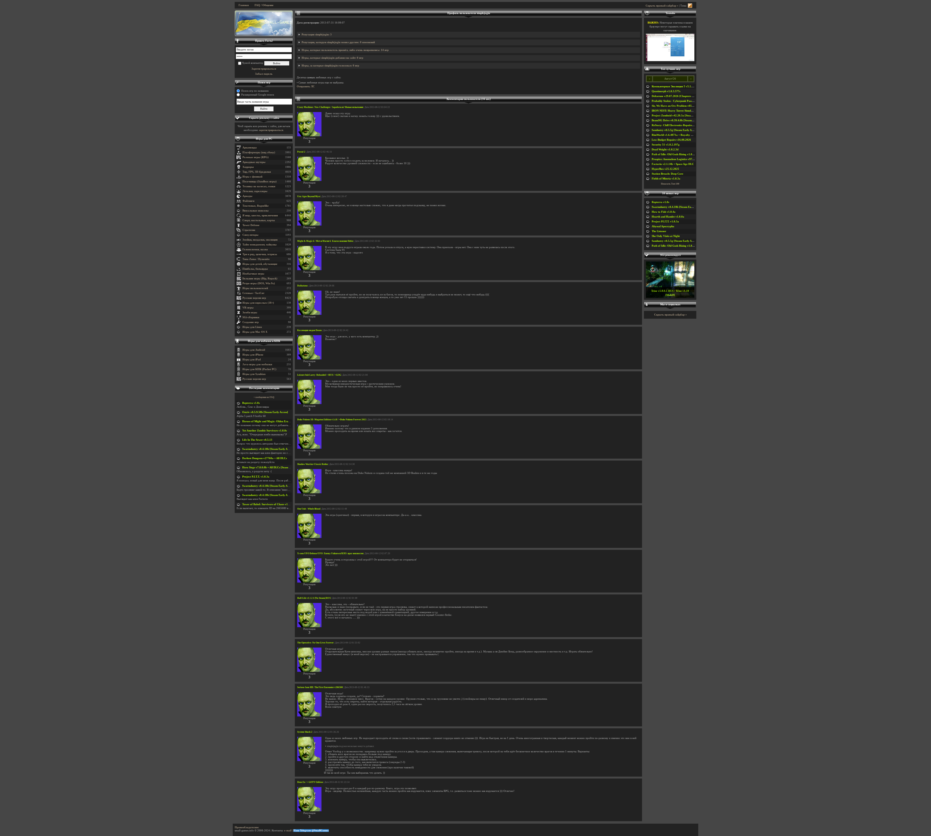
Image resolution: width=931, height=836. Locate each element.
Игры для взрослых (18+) (258, 302)
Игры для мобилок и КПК (264, 341)
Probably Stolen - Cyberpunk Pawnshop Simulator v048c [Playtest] (691, 101)
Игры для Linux (252, 327)
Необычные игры (253, 273)
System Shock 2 (304, 732)
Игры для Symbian (253, 374)
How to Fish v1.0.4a (663, 212)
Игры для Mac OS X (254, 332)
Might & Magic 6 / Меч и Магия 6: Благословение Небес (325, 241)
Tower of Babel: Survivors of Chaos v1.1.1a (268, 504)
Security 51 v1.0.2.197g (666, 144)
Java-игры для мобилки (257, 364)
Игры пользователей (255, 288)
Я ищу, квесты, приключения (260, 215)
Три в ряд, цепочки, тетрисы (259, 254)
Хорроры (248, 167)
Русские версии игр (254, 298)
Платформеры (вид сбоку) (258, 152)
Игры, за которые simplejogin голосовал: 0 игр (330, 65)
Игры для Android (253, 350)
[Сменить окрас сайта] (690, 5)
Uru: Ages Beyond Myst (308, 196)
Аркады (247, 196)
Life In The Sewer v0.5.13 (257, 439)
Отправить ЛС (306, 86)
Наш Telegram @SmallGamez (311, 830)
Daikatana (302, 285)
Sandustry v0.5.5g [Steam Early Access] (675, 130)
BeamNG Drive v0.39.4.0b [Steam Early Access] (680, 120)
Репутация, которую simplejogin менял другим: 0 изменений (338, 42)
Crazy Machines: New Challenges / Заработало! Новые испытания (330, 107)
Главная (244, 5)
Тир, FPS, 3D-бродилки (256, 171)
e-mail (287, 830)
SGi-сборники (250, 317)
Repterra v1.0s (251, 403)
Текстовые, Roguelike (255, 205)
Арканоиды (249, 147)
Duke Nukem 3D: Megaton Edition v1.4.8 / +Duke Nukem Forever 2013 (331, 419)
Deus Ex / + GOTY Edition (310, 782)
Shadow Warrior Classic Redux (312, 464)
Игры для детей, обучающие (259, 264)
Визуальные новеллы (255, 210)
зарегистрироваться (271, 130)
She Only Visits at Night (666, 236)
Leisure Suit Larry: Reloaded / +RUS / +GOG (319, 375)
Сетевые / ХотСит (253, 293)
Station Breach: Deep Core (667, 173)
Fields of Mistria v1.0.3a (666, 178)
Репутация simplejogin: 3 (317, 34)
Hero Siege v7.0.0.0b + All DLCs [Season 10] (268, 467)
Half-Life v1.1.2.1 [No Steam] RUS (314, 598)
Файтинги (248, 201)
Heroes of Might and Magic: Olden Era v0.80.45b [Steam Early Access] (284, 421)
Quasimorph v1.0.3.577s (666, 91)
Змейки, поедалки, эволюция (260, 239)
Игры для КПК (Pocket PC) (259, 369)
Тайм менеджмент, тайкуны (259, 244)
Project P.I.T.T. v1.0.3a (255, 476)
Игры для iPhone (252, 354)
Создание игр (250, 322)
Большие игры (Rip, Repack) (259, 278)
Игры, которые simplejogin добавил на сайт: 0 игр (332, 58)
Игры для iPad (251, 359)
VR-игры (248, 307)
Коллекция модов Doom (309, 330)
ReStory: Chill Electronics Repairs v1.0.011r (678, 125)
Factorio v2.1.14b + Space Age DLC (673, 164)
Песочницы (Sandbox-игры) (259, 181)
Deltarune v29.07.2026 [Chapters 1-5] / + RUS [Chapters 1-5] (688, 96)
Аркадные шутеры (253, 162)
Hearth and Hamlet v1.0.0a (668, 216)
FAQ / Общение (264, 5)
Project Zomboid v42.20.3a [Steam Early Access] (680, 115)
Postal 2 (301, 152)
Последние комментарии (264, 388)
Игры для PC (264, 139)
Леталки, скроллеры (254, 191)
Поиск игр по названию (255, 90)
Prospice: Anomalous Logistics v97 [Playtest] (678, 159)
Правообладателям (247, 827)
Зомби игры (249, 312)
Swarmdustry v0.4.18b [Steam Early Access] (268, 449)
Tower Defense (250, 225)
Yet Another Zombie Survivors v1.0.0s (264, 430)
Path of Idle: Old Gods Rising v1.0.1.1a (675, 154)
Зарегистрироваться (263, 68)
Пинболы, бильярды (255, 269)
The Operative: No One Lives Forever (315, 642)
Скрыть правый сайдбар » (662, 5)
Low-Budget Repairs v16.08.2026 (671, 139)
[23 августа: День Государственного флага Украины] (264, 23)
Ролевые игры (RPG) (255, 157)
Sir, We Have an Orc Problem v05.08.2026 (677, 106)
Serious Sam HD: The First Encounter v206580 (320, 687)
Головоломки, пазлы (255, 249)
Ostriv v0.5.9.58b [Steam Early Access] (265, 412)
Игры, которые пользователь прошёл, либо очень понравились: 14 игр (345, 50)
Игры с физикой (252, 176)
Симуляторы (250, 235)
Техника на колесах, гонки (258, 186)
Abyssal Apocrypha (663, 226)
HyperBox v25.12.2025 (665, 169)
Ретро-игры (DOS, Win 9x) (258, 283)
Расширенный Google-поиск (257, 94)
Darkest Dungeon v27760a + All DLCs (264, 458)
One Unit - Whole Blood (308, 509)
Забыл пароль (264, 74)
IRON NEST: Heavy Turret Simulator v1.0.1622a (681, 110)
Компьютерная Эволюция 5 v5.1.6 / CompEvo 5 (680, 86)
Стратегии (248, 230)
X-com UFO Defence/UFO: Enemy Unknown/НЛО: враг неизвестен (330, 553)
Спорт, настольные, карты (258, 220)
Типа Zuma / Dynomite (256, 259)
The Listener (659, 231)
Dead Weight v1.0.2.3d (665, 149)
